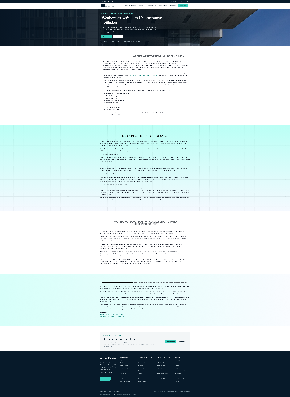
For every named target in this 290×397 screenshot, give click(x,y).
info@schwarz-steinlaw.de (105, 374)
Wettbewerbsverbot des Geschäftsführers (112, 316)
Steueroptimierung (178, 376)
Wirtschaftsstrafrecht (161, 368)
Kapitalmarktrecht (142, 370)
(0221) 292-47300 (106, 372)
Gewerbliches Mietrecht (143, 381)
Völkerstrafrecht (178, 362)
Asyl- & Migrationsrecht (125, 381)
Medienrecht (177, 381)
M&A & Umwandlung (142, 376)
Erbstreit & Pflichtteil (124, 373)
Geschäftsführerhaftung (162, 378)
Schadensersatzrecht (124, 376)
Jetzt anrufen (118, 36)
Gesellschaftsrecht (142, 360)
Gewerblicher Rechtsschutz (180, 370)
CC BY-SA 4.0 (113, 394)
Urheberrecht (177, 368)
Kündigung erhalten (124, 365)
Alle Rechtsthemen (163, 5)
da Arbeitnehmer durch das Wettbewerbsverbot (143, 75)
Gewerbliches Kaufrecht (143, 384)
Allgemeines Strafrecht (161, 365)
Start (126, 5)
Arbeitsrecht (122, 360)
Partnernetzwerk (172, 5)
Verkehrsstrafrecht (160, 370)
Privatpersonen (132, 5)
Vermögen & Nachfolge (125, 378)
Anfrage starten (183, 5)
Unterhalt (122, 370)
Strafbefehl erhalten (161, 362)
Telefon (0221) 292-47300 (107, 1)
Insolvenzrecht (141, 368)
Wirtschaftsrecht (141, 362)
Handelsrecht (141, 365)
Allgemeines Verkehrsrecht (162, 373)
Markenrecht (177, 365)
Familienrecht (123, 362)
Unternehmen (142, 5)
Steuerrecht (140, 373)
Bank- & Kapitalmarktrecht (180, 378)
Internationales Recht (179, 360)
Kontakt (101, 391)
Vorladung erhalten (160, 360)
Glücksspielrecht (178, 373)
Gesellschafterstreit (161, 376)
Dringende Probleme (151, 5)
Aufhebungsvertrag (124, 368)
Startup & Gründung (142, 378)
